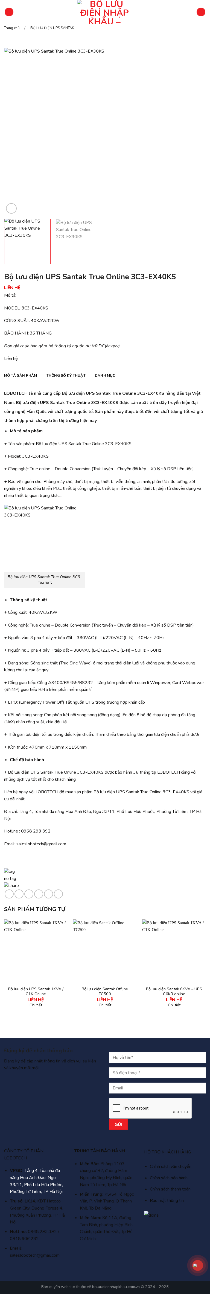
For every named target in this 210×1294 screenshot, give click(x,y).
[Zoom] (11, 208)
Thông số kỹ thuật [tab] (66, 375)
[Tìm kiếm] (201, 12)
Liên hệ (11, 359)
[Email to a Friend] (38, 893)
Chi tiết (36, 1005)
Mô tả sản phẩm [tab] (20, 375)
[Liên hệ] (197, 1265)
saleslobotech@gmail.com (41, 844)
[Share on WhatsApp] (9, 893)
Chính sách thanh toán (170, 1189)
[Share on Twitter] (28, 893)
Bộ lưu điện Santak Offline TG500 (105, 991)
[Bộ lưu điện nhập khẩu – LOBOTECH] (104, 12)
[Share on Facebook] (19, 893)
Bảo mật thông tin (167, 1201)
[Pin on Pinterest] (48, 893)
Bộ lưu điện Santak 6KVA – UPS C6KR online (174, 991)
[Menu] (9, 12)
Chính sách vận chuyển (170, 1167)
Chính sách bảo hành (169, 1178)
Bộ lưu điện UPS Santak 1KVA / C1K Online (35, 991)
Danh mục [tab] (105, 375)
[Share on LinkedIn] (58, 893)
